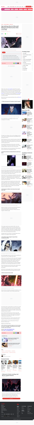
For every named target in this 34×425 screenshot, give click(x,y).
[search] (24, 6)
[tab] (4, 52)
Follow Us (2, 414)
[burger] (32, 6)
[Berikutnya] (21, 363)
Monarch (19, 97)
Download (2, 416)
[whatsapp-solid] (14, 63)
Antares (2, 93)
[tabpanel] (11, 57)
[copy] (20, 63)
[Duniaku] (3, 6)
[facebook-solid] (16, 63)
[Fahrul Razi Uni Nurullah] (2, 356)
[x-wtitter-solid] (18, 63)
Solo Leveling (18, 93)
